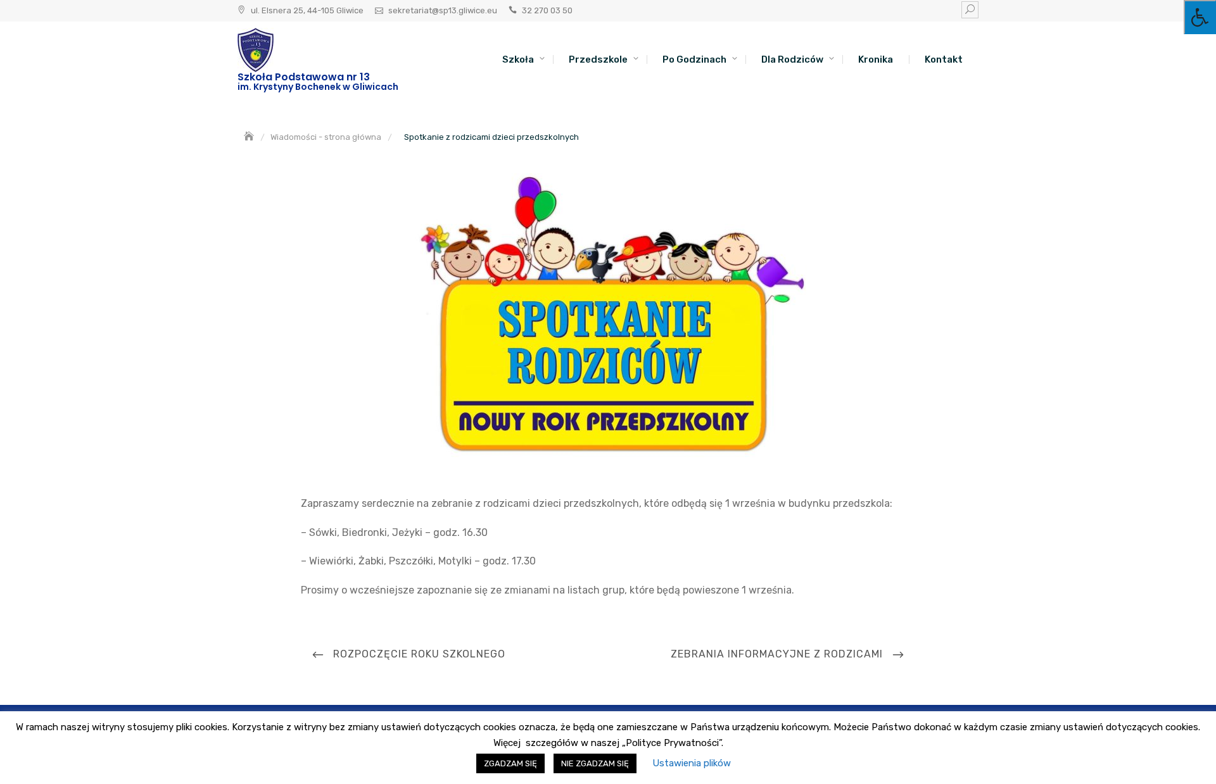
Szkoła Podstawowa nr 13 (304, 77)
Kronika (875, 59)
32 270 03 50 (547, 10)
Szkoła (518, 59)
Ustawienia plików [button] (691, 763)
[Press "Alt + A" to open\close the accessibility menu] (1200, 17)
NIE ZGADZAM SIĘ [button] (595, 763)
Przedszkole (598, 59)
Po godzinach (694, 59)
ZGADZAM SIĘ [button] (510, 763)
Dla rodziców (792, 59)
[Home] (250, 137)
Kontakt (944, 59)
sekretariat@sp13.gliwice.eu (442, 10)
